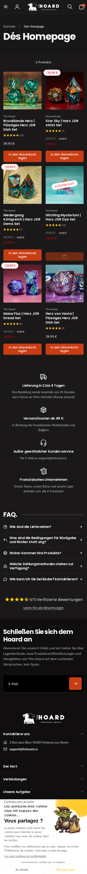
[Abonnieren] (75, 683)
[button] (5, 6)
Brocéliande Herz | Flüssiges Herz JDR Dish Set (19, 125)
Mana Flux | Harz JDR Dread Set (21, 316)
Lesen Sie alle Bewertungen (43, 608)
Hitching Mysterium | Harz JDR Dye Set (63, 217)
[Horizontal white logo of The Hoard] (43, 723)
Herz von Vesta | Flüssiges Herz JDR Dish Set (62, 318)
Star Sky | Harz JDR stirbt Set (62, 123)
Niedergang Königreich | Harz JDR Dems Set (21, 219)
